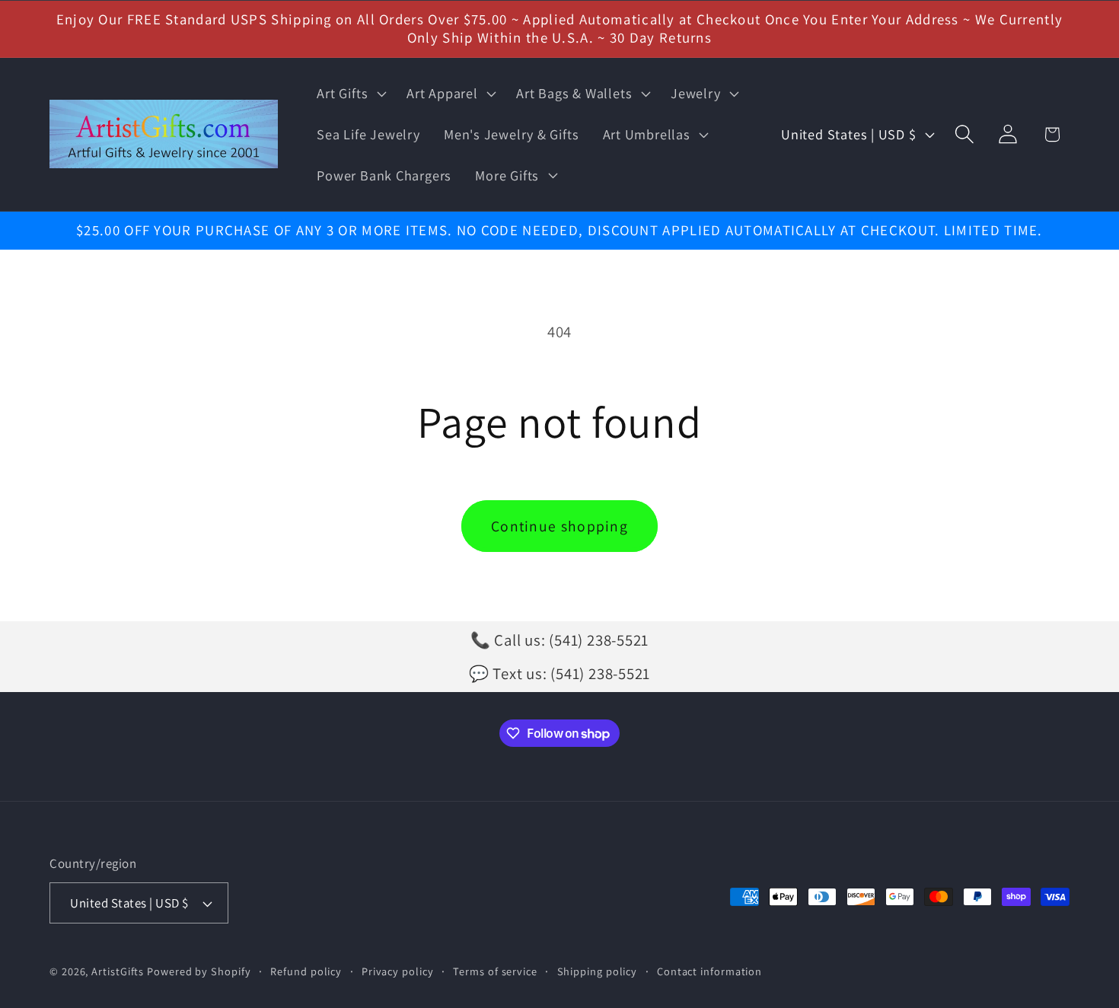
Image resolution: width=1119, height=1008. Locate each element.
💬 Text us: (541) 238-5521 (560, 673)
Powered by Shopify (198, 971)
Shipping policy (597, 971)
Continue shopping (559, 526)
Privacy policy (398, 971)
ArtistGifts (117, 971)
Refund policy (306, 971)
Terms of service (495, 971)
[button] (350, 93)
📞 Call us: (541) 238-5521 (559, 640)
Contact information (709, 971)
